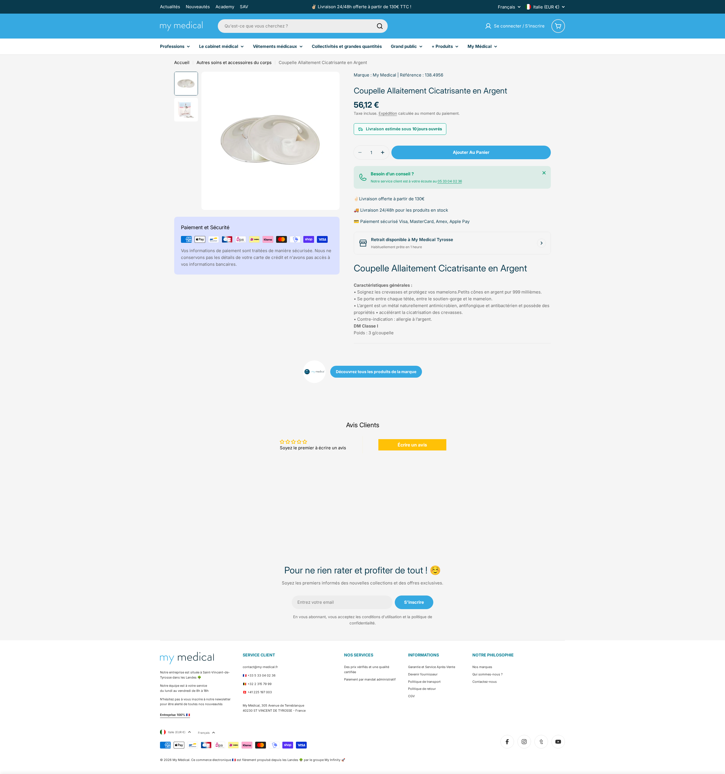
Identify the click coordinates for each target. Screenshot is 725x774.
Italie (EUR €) (546, 7)
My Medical (384, 75)
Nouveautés (198, 6)
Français (506, 7)
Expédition (388, 113)
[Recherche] (379, 26)
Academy (225, 6)
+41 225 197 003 (260, 692)
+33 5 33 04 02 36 (262, 675)
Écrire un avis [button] (412, 445)
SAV (244, 6)
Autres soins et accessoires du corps (234, 62)
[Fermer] (544, 172)
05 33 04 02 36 (450, 181)
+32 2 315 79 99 (260, 684)
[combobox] (303, 26)
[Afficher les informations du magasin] (541, 243)
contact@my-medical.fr (260, 667)
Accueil (181, 62)
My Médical (180, 760)
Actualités (170, 6)
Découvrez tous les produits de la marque (376, 371)
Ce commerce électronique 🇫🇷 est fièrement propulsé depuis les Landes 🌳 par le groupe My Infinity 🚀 (268, 760)
